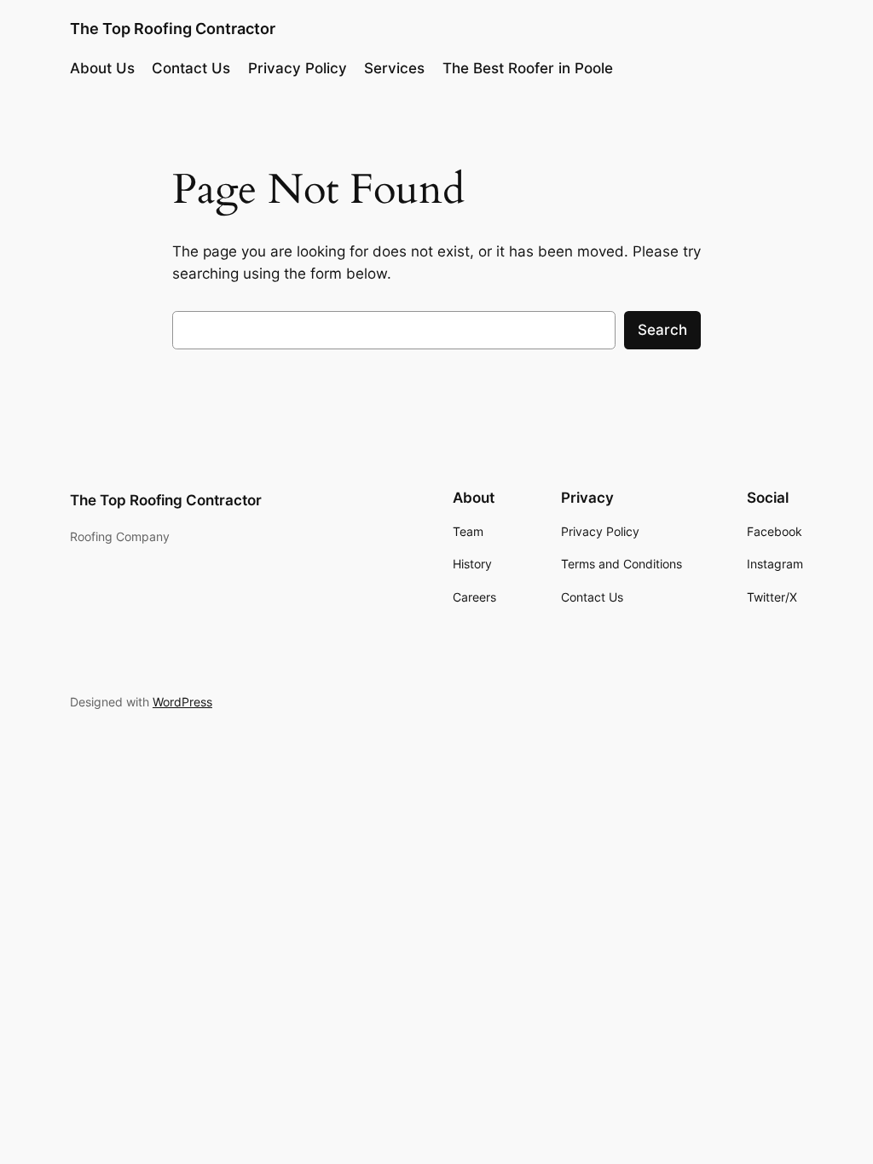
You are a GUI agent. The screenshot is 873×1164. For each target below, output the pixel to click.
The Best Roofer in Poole (527, 68)
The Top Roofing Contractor (172, 28)
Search (662, 329)
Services (394, 68)
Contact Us (191, 68)
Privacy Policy (297, 68)
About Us (102, 68)
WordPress (182, 701)
